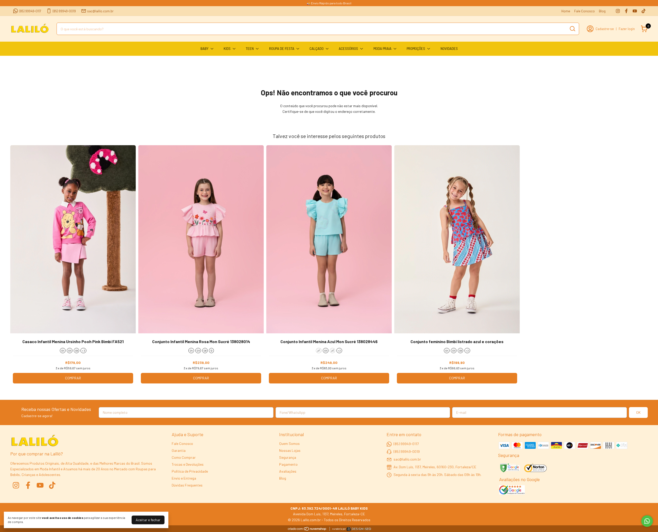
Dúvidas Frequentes (187, 485)
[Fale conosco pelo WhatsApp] (647, 521)
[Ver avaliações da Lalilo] (512, 490)
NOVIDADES (449, 49)
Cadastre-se (605, 29)
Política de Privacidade (190, 471)
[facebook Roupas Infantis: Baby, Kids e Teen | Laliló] (626, 11)
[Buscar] (572, 28)
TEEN (250, 49)
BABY (204, 49)
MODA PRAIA (382, 49)
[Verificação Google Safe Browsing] (509, 468)
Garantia (179, 450)
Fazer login (627, 29)
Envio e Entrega (184, 478)
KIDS (227, 49)
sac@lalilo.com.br (100, 11)
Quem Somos (289, 443)
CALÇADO (316, 49)
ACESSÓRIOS (348, 49)
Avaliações (287, 471)
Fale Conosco (584, 11)
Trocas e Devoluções (188, 464)
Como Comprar (184, 457)
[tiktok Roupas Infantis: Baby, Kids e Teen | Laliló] (643, 11)
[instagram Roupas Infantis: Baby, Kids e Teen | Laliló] (618, 11)
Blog (602, 11)
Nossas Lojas (289, 450)
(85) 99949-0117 (30, 11)
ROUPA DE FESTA (281, 49)
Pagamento (288, 464)
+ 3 (83, 350)
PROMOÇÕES (416, 49)
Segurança (287, 457)
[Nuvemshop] (307, 529)
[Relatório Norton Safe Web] (535, 468)
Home (565, 11)
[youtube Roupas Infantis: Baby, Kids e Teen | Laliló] (634, 11)
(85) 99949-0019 (64, 11)
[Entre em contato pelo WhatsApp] (359, 530)
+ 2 (339, 350)
